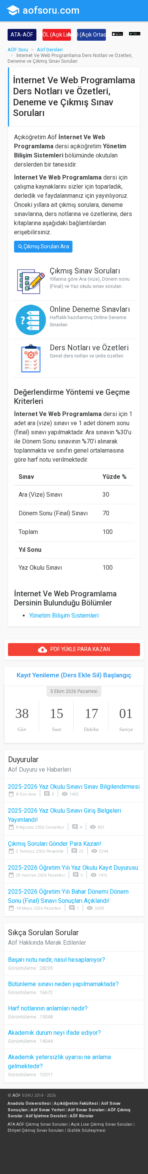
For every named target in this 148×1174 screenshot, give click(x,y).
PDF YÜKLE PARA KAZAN (74, 649)
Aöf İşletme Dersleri (46, 1116)
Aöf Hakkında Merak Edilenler (47, 942)
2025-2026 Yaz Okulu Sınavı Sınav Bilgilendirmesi (74, 786)
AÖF (16, 1095)
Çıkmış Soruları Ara (43, 246)
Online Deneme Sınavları (90, 309)
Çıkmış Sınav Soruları (85, 270)
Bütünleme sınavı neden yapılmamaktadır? (63, 984)
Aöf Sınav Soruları (86, 1109)
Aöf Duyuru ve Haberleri (39, 769)
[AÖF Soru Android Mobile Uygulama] (134, 33)
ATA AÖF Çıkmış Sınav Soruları (38, 1124)
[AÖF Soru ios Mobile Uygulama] (117, 33)
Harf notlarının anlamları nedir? (48, 1008)
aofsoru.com (43, 10)
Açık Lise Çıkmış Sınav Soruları (101, 1124)
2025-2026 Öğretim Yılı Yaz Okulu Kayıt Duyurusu (73, 867)
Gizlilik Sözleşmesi (86, 1130)
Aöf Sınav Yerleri (48, 1109)
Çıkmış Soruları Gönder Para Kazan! (54, 843)
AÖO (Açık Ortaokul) (91, 35)
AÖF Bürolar (81, 1116)
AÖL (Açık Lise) (57, 35)
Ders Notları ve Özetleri (89, 347)
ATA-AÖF (22, 35)
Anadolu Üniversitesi (29, 1103)
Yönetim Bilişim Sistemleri (64, 615)
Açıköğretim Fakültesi (76, 1103)
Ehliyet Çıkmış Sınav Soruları (36, 1130)
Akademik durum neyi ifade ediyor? (54, 1032)
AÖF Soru (18, 49)
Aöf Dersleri (50, 49)
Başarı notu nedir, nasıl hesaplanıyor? (56, 959)
